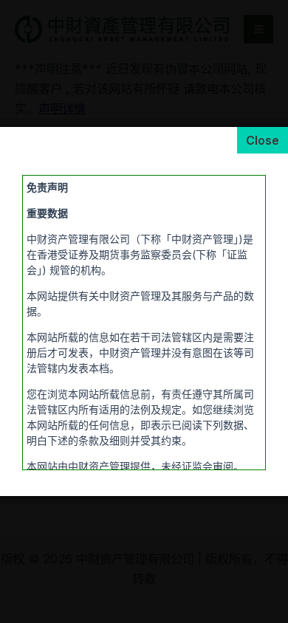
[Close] (262, 140)
